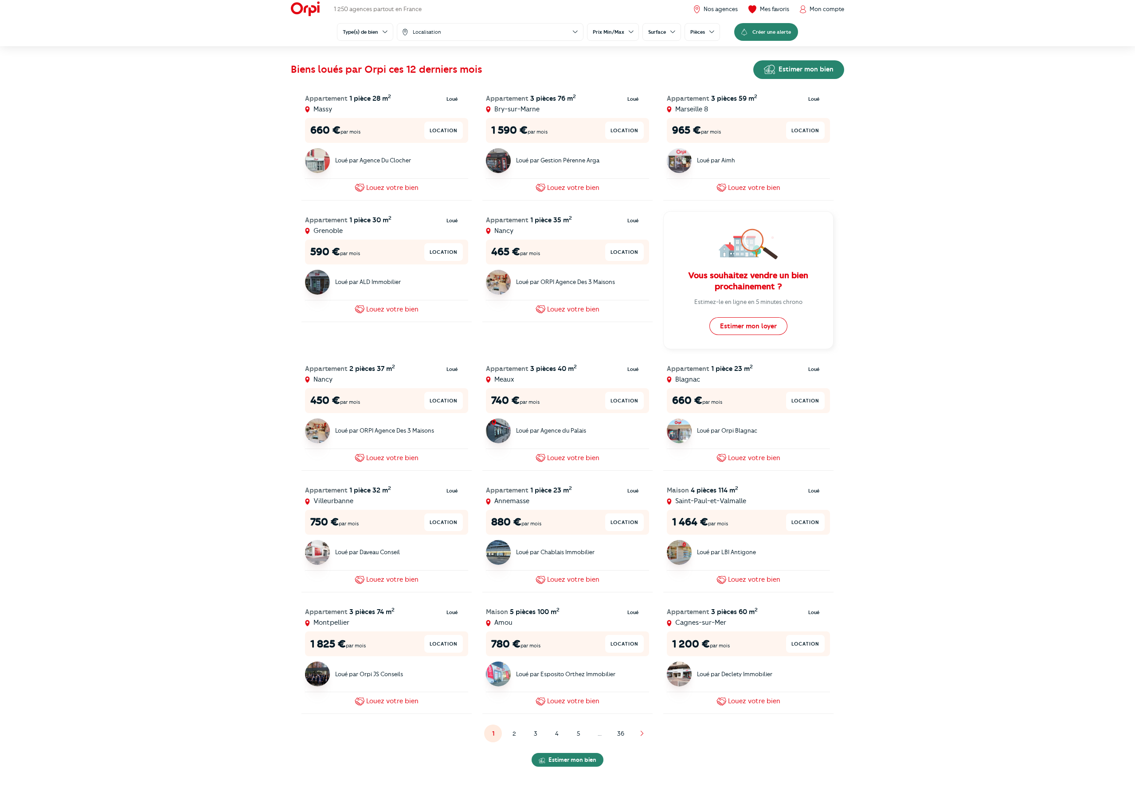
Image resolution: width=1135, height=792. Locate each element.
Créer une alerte (771, 32)
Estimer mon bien (805, 69)
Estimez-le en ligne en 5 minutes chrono (748, 301)
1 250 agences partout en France (378, 8)
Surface (657, 32)
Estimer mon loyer (748, 326)
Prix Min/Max (608, 32)
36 (620, 733)
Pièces (697, 32)
